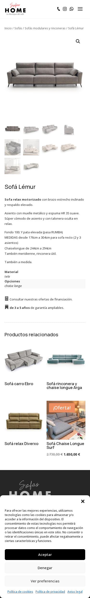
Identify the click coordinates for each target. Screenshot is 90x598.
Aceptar (45, 554)
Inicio (8, 28)
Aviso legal (75, 592)
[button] (82, 501)
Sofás (18, 28)
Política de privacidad (50, 592)
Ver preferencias (45, 581)
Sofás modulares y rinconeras (45, 28)
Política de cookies (20, 592)
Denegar (45, 567)
